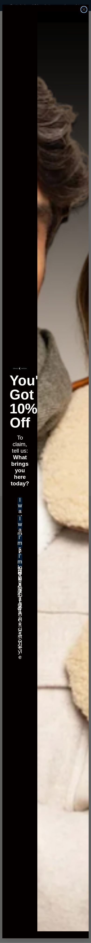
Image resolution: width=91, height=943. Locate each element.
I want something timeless (20, 504)
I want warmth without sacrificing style (20, 523)
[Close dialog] (84, 9)
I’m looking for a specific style (20, 560)
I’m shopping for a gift (20, 542)
